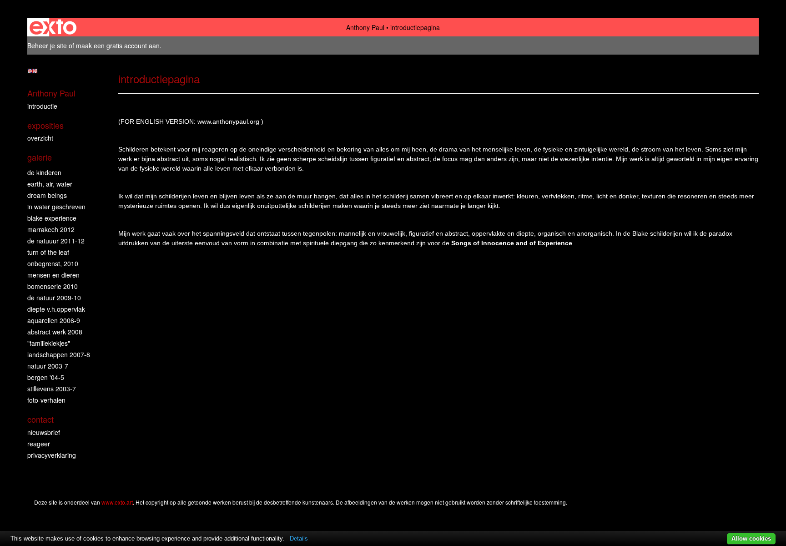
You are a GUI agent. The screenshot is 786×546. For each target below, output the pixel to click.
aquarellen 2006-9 (53, 320)
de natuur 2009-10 (54, 297)
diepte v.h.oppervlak (56, 308)
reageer (38, 443)
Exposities (45, 125)
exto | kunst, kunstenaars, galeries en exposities (53, 27)
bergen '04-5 (45, 377)
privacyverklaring (51, 455)
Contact (40, 419)
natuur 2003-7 (47, 365)
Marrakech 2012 (51, 229)
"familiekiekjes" (48, 343)
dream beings (47, 195)
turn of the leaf (48, 252)
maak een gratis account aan (118, 45)
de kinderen (44, 172)
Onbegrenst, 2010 (52, 263)
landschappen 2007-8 (58, 354)
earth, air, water (49, 183)
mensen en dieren (53, 274)
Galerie (39, 157)
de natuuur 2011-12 (56, 240)
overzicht (40, 137)
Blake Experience (51, 217)
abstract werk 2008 (54, 331)
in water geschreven (56, 206)
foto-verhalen (46, 399)
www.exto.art (117, 502)
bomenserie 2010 (52, 286)
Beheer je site (47, 45)
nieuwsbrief (43, 432)
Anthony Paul (365, 27)
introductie (42, 106)
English (32, 71)
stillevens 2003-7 (51, 388)
